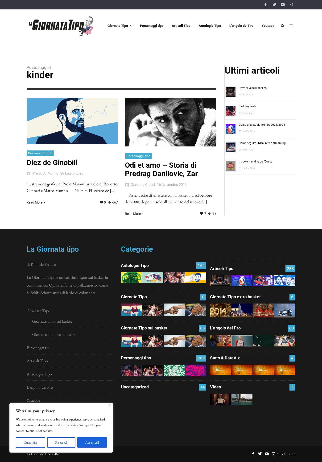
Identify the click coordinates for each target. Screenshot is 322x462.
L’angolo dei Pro (40, 387)
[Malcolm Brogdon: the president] (174, 370)
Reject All (61, 442)
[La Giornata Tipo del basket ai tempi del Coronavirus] (131, 310)
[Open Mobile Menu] (291, 26)
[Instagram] (291, 4)
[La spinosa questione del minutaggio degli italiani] (241, 370)
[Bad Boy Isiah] (131, 370)
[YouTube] (282, 4)
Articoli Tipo (37, 360)
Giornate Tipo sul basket (52, 321)
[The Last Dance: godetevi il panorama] (220, 340)
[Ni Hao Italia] (263, 340)
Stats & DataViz (225, 357)
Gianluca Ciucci (143, 185)
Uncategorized (135, 386)
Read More (34, 202)
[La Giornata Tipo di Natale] (241, 310)
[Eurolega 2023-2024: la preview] (263, 280)
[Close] (110, 405)
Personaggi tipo (40, 153)
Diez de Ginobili (52, 162)
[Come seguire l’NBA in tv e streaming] (131, 404)
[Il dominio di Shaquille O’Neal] (195, 370)
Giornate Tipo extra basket (54, 334)
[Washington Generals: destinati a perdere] (131, 277)
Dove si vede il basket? (253, 88)
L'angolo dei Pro (225, 327)
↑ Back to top (286, 453)
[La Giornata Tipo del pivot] (152, 310)
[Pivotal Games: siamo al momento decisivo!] (220, 370)
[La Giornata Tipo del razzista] (174, 310)
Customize (30, 442)
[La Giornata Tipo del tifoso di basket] (195, 310)
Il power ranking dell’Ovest (255, 161)
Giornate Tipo (38, 310)
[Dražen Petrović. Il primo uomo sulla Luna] (152, 370)
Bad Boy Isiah (247, 106)
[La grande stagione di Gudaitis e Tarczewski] (263, 370)
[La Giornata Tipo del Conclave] (263, 310)
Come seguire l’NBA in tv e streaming (262, 143)
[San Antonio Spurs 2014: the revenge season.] (174, 277)
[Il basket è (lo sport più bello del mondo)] (241, 399)
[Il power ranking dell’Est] (174, 404)
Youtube (33, 400)
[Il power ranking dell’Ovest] (152, 404)
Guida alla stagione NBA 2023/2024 (262, 124)
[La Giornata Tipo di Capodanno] (220, 310)
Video (215, 386)
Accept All (92, 442)
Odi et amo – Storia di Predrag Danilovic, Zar (161, 169)
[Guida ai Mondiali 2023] (284, 280)
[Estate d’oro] (284, 340)
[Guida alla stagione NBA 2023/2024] (241, 280)
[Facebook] (265, 4)
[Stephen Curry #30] (195, 277)
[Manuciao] (241, 340)
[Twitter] (274, 4)
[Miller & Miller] (195, 404)
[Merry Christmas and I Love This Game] (220, 399)
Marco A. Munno (45, 173)
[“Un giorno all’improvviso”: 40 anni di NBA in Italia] (152, 277)
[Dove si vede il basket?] (220, 280)
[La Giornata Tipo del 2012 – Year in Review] (284, 310)
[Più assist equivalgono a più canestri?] (284, 370)
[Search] (282, 26)
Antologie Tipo (39, 374)
